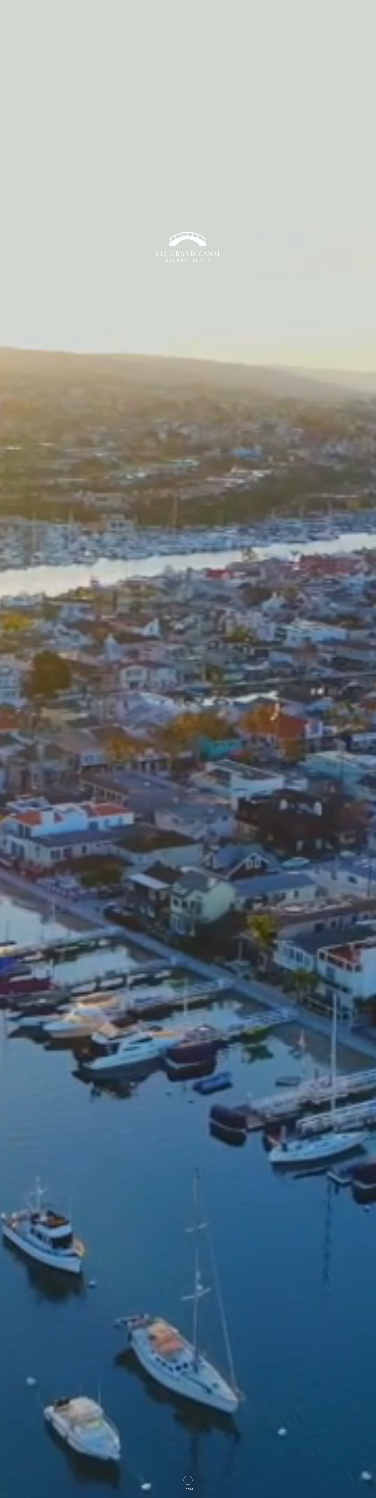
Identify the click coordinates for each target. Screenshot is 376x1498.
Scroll (188, 1489)
